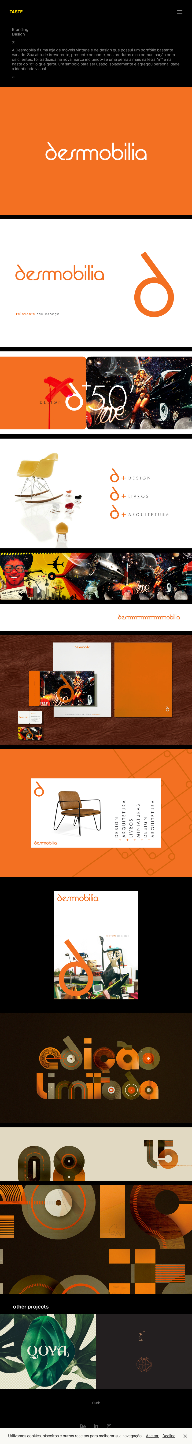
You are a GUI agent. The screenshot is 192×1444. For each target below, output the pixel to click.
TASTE (16, 11)
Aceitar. (152, 1435)
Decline (168, 1435)
